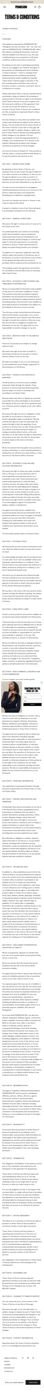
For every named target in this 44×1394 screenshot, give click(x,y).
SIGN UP (32, 704)
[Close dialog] (42, 683)
